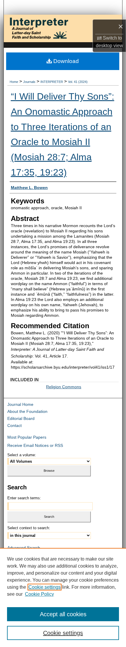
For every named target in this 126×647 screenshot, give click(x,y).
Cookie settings (44, 587)
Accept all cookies (63, 614)
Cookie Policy (39, 594)
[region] (63, 597)
